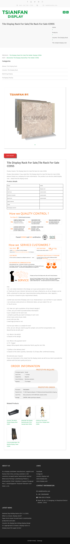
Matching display (7, 74)
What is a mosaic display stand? (12, 516)
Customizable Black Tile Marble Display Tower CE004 (13, 444)
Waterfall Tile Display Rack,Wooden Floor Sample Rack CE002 (27, 422)
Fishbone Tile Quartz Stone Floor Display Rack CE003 (42, 422)
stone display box (41, 479)
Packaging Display (7, 78)
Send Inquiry (10, 155)
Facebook (39, 471)
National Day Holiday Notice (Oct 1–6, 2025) (15, 513)
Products (55, 32)
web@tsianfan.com (51, 5)
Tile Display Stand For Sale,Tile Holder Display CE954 (25, 55)
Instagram (39, 474)
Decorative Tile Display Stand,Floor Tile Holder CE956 (23, 58)
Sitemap (39, 541)
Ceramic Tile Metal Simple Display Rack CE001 (12, 422)
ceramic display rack (42, 476)
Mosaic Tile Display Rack (9, 66)
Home (54, 27)
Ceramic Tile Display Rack (60, 37)
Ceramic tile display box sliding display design (16, 523)
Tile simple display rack (59, 43)
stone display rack (41, 481)
